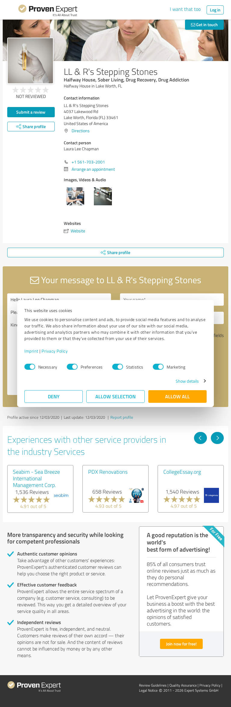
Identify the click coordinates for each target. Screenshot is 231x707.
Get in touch (206, 24)
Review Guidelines (153, 685)
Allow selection (115, 396)
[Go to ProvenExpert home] (47, 11)
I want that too (185, 9)
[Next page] (217, 438)
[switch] (72, 367)
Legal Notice (148, 690)
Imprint (31, 351)
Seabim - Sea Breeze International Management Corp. (36, 478)
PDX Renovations (108, 471)
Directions (81, 130)
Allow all (177, 396)
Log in (215, 10)
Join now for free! (181, 644)
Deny (54, 396)
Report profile (121, 417)
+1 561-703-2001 (88, 162)
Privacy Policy (55, 351)
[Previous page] (200, 438)
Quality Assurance (183, 685)
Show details (187, 381)
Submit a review (30, 112)
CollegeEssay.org (182, 471)
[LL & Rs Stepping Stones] (30, 60)
